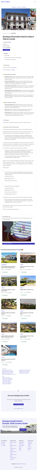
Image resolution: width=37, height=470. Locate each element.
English (17, 463)
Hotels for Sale (14, 7)
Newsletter (30, 442)
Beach (20, 448)
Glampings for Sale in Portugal (24, 371)
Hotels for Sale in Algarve (6, 381)
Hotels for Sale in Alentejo (6, 383)
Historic (20, 446)
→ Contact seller (6, 49)
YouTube (29, 446)
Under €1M (21, 443)
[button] (35, 1)
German (20, 463)
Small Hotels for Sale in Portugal (24, 372)
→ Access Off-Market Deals (7, 243)
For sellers (3, 443)
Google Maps (14, 67)
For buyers (3, 442)
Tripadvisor (13, 69)
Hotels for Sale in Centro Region (7, 378)
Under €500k (21, 442)
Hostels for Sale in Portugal (23, 373)
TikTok (29, 445)
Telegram (29, 448)
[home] (5, 1)
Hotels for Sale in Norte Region (7, 379)
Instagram (30, 443)
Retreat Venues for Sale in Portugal (7, 372)
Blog (29, 449)
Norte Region (24, 7)
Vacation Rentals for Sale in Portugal (7, 371)
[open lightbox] (15, 19)
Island (20, 449)
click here (21, 408)
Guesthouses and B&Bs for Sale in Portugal (9, 374)
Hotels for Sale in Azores (6, 377)
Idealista (9, 42)
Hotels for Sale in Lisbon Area (7, 382)
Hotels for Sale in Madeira (6, 380)
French (24, 463)
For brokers (3, 445)
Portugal (19, 7)
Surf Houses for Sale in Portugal (7, 373)
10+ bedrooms (21, 445)
